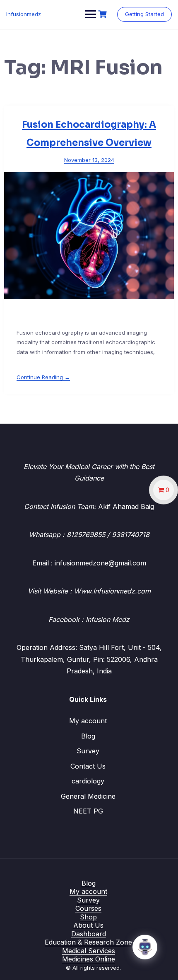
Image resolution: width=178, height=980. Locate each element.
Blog (88, 736)
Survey (88, 751)
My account (88, 721)
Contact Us (88, 766)
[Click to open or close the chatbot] (144, 947)
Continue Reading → (43, 377)
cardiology (88, 781)
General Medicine (88, 796)
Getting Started (144, 14)
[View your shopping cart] (103, 14)
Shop (88, 917)
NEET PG (88, 811)
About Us (88, 925)
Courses (88, 908)
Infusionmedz (23, 14)
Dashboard (88, 934)
